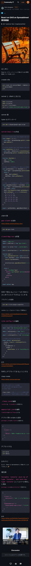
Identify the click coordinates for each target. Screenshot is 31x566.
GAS (4, 24)
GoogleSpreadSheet (20, 24)
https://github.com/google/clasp (10, 379)
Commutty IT (9, 2)
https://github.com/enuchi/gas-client (11, 223)
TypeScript (8, 24)
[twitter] (2, 13)
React (13, 24)
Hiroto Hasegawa (8, 7)
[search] (18, 2)
